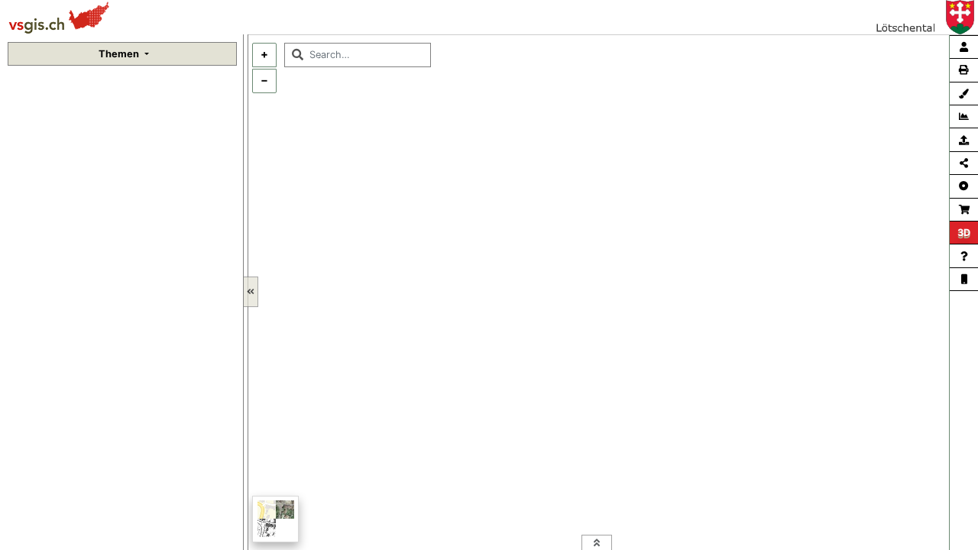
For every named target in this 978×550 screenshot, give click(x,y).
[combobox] (357, 55)
